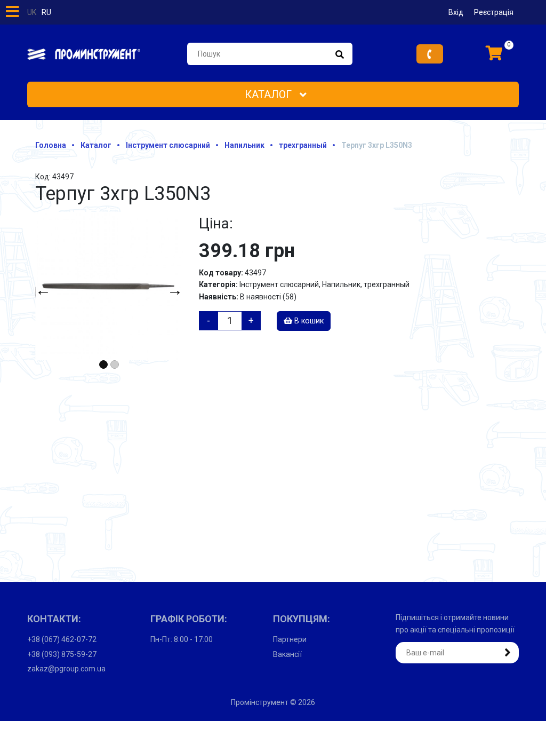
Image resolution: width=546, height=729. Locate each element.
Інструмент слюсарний (168, 145)
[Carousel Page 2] (114, 364)
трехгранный (303, 145)
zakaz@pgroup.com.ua (66, 668)
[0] (494, 54)
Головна (50, 145)
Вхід (455, 12)
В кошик (308, 321)
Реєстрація (493, 12)
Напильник (244, 145)
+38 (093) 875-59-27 (62, 654)
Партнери (290, 639)
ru (46, 12)
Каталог (269, 94)
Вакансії (287, 654)
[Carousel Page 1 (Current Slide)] (103, 364)
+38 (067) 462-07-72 (62, 639)
